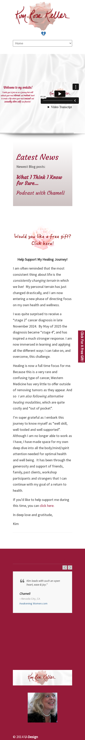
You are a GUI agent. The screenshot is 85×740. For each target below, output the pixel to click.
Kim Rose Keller (42, 16)
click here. (47, 505)
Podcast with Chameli (40, 193)
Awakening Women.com (33, 603)
